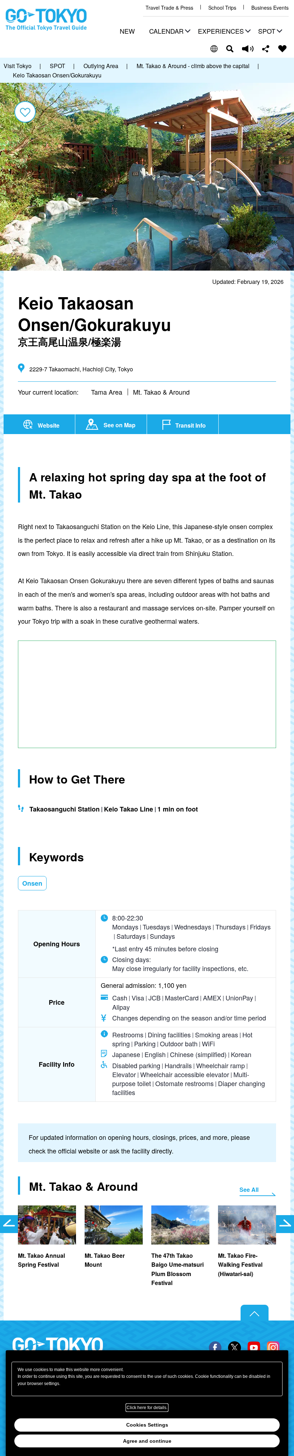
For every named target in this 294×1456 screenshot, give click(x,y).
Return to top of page (255, 1313)
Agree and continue (147, 1441)
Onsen (32, 883)
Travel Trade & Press (169, 7)
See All (249, 1189)
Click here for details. (147, 1407)
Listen (247, 48)
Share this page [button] (266, 48)
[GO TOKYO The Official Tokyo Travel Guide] (46, 20)
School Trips (222, 7)
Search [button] (229, 48)
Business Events (270, 7)
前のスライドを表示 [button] (9, 1224)
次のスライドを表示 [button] (285, 1224)
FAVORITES (282, 48)
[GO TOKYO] (58, 1350)
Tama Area (106, 391)
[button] (168, 31)
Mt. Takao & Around (161, 391)
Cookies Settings (147, 1425)
